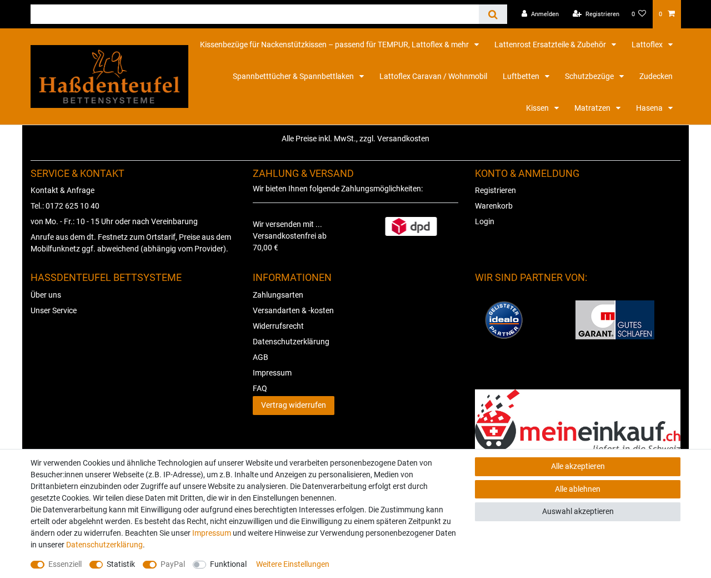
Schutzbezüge (590, 76)
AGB (260, 357)
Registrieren (495, 190)
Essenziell (65, 564)
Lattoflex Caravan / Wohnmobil (433, 76)
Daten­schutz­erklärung (104, 544)
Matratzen (593, 107)
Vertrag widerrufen (293, 405)
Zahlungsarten (278, 294)
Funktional (228, 564)
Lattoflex (648, 44)
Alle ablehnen (577, 489)
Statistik (121, 564)
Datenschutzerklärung (291, 341)
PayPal (173, 564)
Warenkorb (494, 205)
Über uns (46, 294)
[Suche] (493, 14)
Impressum (272, 372)
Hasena (650, 107)
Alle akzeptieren (578, 466)
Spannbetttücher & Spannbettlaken (294, 76)
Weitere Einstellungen (292, 564)
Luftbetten (522, 76)
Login (484, 221)
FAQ (260, 388)
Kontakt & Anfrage (62, 190)
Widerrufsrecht (278, 326)
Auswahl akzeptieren (578, 511)
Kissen (538, 107)
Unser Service (54, 310)
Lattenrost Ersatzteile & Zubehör (551, 44)
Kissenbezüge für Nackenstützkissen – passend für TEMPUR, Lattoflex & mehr (335, 44)
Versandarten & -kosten (293, 310)
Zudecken (656, 76)
